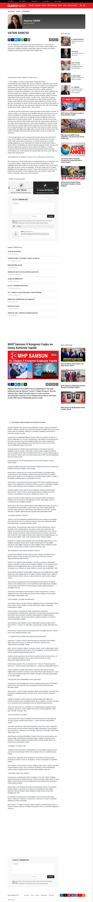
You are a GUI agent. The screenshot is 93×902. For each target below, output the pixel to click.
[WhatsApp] (22, 39)
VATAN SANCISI (26, 11)
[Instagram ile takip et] (76, 895)
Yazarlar (18, 11)
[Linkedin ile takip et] (72, 895)
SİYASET (44, 5)
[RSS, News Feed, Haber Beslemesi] (83, 895)
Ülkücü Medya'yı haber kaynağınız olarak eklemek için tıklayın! (28, 422)
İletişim (37, 895)
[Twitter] (12, 39)
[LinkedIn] (19, 39)
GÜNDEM (31, 5)
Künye (32, 895)
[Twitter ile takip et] (65, 895)
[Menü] (83, 5)
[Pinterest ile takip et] (80, 895)
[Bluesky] (15, 39)
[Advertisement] (33, 64)
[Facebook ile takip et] (62, 895)
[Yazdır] (28, 39)
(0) (27, 236)
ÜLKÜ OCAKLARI (72, 5)
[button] (50, 39)
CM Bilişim (12, 899)
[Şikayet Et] (52, 236)
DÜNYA (60, 5)
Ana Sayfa (11, 11)
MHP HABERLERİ (52, 5)
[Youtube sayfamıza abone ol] (69, 895)
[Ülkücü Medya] (17, 5)
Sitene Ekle (51, 895)
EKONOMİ (37, 5)
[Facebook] (9, 39)
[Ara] (80, 5)
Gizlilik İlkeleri (44, 895)
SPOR (64, 5)
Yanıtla (23, 236)
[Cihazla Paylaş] (25, 39)
